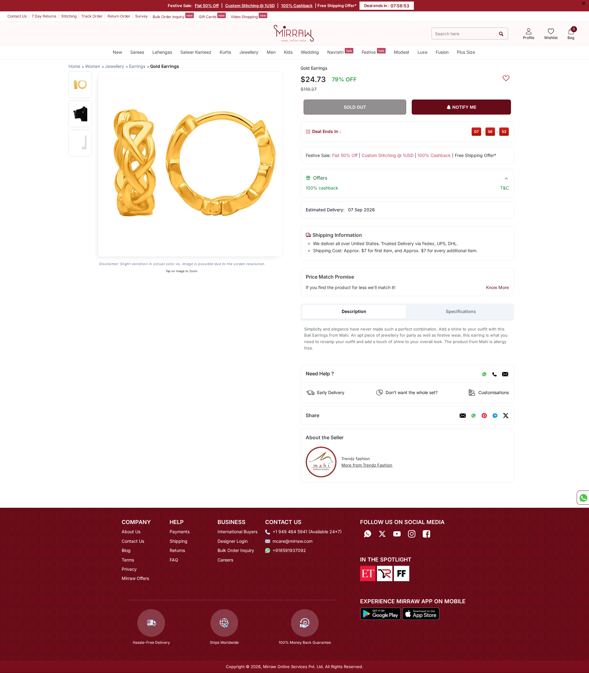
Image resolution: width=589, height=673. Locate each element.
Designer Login (233, 541)
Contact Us (17, 16)
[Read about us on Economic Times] (367, 573)
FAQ (174, 559)
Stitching (69, 16)
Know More (497, 287)
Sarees (137, 52)
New (117, 52)
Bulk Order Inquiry (173, 16)
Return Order (119, 16)
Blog (126, 550)
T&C (504, 187)
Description (354, 311)
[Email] (505, 374)
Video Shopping (248, 16)
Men (271, 52)
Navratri (339, 52)
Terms (128, 559)
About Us (131, 531)
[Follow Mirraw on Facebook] (426, 533)
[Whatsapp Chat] (583, 498)
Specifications (461, 311)
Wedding (310, 52)
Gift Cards (212, 16)
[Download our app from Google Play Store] (380, 613)
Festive (373, 52)
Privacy (129, 569)
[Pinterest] (484, 416)
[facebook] (495, 416)
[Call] (494, 374)
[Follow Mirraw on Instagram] (411, 533)
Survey (141, 16)
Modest (401, 52)
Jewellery (248, 52)
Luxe (422, 52)
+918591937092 (289, 550)
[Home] (294, 33)
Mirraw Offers (135, 578)
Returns (177, 550)
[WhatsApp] (484, 374)
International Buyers (237, 531)
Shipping (178, 541)
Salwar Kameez (195, 52)
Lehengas (162, 52)
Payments (180, 531)
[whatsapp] (473, 416)
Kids (288, 52)
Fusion (442, 52)
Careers (225, 559)
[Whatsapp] (367, 533)
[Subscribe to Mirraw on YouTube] (397, 533)
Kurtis (225, 52)
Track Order (92, 16)
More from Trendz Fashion (366, 465)
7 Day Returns (44, 16)
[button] (80, 85)
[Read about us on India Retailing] (384, 573)
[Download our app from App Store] (420, 613)
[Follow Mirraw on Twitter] (382, 533)
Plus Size (466, 52)
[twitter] (506, 416)
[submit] (501, 33)
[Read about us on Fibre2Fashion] (401, 573)
